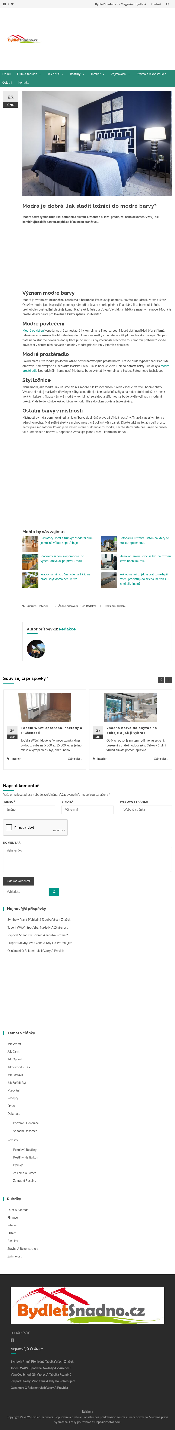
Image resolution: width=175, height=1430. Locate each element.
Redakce (91, 606)
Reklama (87, 1411)
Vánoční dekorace (25, 1131)
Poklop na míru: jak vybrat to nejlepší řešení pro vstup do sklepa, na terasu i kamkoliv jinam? (144, 579)
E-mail (67, 802)
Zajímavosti (118, 74)
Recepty (12, 1098)
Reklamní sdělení (115, 606)
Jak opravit (14, 1059)
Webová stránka (134, 802)
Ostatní (7, 82)
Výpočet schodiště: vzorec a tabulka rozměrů (37, 935)
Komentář (11, 843)
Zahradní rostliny (24, 1180)
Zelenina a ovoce (24, 1173)
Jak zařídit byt (16, 1083)
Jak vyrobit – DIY (19, 1067)
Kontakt (156, 4)
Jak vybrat (14, 1044)
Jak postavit (15, 1075)
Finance (12, 1217)
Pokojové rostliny (24, 1149)
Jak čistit (53, 74)
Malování (13, 1090)
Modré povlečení (33, 330)
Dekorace (13, 1113)
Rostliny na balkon (25, 1157)
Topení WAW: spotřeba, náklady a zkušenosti (38, 927)
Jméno (9, 802)
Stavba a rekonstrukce (151, 74)
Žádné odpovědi (68, 606)
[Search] (54, 892)
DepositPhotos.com (107, 1422)
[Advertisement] (108, 38)
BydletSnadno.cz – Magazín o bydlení (120, 4)
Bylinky (18, 1165)
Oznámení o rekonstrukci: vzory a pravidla (35, 950)
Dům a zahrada (27, 74)
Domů (6, 74)
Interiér (96, 74)
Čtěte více (74, 759)
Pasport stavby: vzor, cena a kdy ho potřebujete (39, 943)
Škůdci (11, 1106)
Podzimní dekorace (26, 1123)
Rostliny (75, 74)
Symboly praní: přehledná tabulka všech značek (38, 919)
